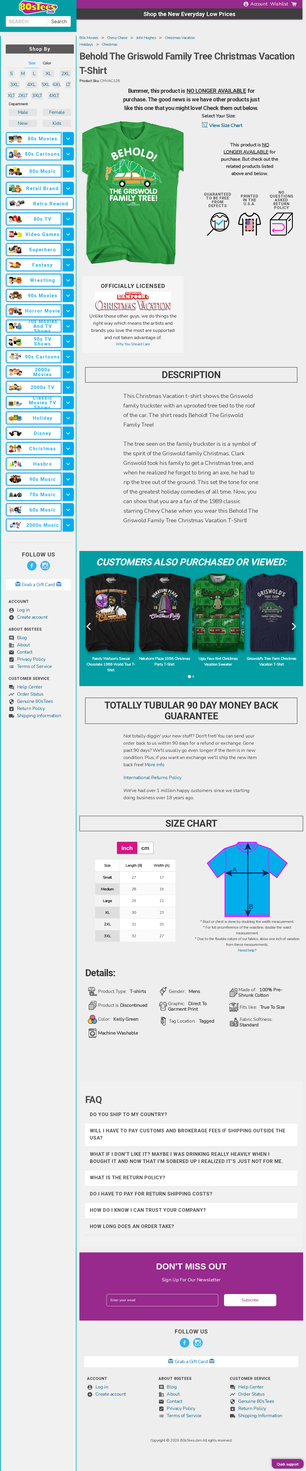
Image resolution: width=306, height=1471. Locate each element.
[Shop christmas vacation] (133, 309)
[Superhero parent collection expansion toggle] (68, 249)
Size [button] (32, 63)
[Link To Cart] (294, 4)
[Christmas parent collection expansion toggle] (68, 448)
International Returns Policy (152, 777)
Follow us (38, 554)
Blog (22, 637)
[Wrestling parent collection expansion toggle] (68, 280)
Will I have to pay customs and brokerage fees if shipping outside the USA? (187, 1134)
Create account (32, 617)
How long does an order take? (132, 1226)
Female (57, 112)
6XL (57, 84)
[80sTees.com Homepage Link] (38, 13)
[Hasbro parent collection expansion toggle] (68, 463)
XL (48, 73)
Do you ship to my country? (128, 1114)
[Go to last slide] (89, 627)
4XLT (54, 95)
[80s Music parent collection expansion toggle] (68, 171)
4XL (31, 84)
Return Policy (31, 708)
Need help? (247, 950)
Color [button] (47, 63)
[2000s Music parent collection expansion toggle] (68, 525)
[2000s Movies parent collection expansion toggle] (68, 372)
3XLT (37, 95)
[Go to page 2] (193, 676)
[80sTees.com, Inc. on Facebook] (32, 566)
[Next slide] (293, 627)
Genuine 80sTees (35, 701)
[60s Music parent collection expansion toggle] (68, 509)
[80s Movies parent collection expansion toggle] (68, 138)
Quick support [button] (288, 1464)
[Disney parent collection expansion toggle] (68, 433)
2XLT (23, 95)
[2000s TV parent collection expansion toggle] (68, 387)
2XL (65, 73)
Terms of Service (34, 666)
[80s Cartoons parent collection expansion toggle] (68, 153)
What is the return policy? (127, 1177)
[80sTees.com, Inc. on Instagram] (45, 566)
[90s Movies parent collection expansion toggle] (68, 295)
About (23, 645)
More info (154, 764)
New (23, 123)
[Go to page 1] (189, 676)
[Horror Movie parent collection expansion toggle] (68, 310)
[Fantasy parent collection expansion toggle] (68, 264)
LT (68, 84)
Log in (23, 610)
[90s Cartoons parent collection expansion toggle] (68, 356)
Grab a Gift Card (38, 584)
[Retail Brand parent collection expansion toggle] (68, 188)
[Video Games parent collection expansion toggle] (68, 234)
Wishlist (279, 4)
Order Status (30, 694)
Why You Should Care (133, 344)
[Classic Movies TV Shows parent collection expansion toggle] (68, 402)
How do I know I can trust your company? (148, 1210)
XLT (11, 95)
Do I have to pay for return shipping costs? (151, 1194)
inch (127, 848)
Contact (25, 652)
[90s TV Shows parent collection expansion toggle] (68, 341)
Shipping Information (39, 715)
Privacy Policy (31, 659)
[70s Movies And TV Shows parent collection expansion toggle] (68, 326)
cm (145, 848)
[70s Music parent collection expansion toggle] (68, 494)
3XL (14, 84)
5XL (46, 84)
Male (23, 112)
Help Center (30, 687)
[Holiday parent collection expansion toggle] (68, 417)
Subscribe (250, 1300)
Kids (56, 123)
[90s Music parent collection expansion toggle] (68, 479)
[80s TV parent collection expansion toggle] (68, 219)
